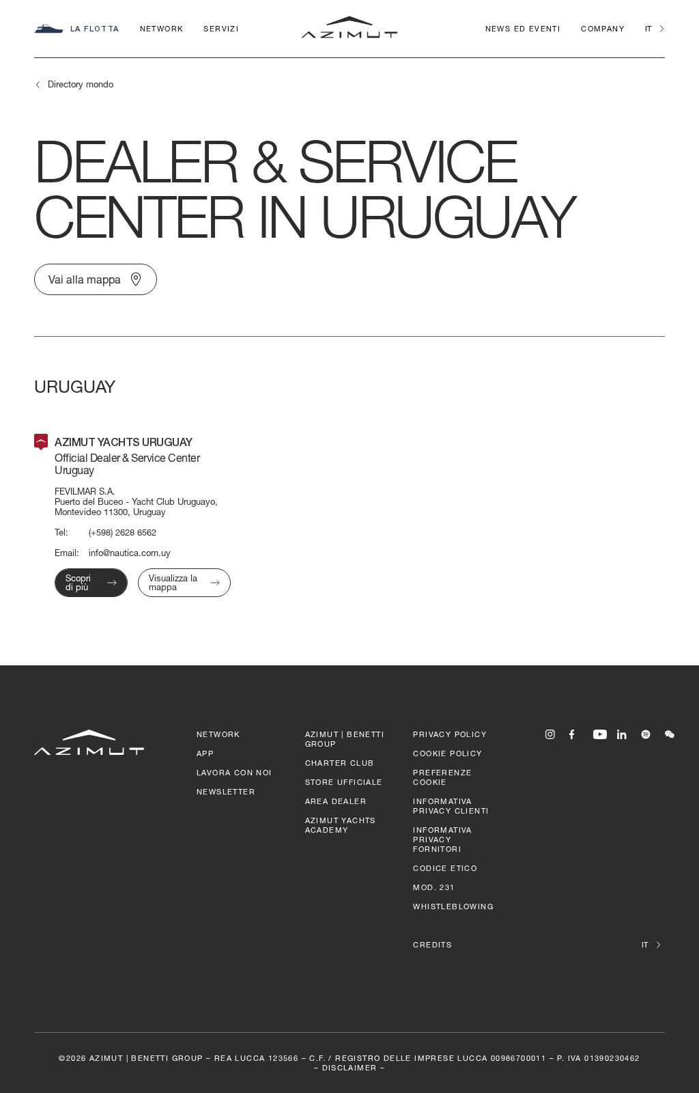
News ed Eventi (523, 28)
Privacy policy (450, 734)
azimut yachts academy (340, 825)
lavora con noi (234, 772)
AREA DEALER (336, 801)
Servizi (221, 28)
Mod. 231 (434, 887)
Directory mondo (80, 84)
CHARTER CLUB (340, 762)
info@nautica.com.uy (130, 553)
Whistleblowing (453, 906)
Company (603, 28)
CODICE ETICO (445, 867)
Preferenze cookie (442, 777)
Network (162, 28)
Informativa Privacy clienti (451, 806)
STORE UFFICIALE (344, 781)
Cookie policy (447, 753)
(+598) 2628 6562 (122, 532)
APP (205, 753)
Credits (432, 944)
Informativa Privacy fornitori (442, 839)
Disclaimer (349, 1067)
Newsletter (226, 791)
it (648, 28)
